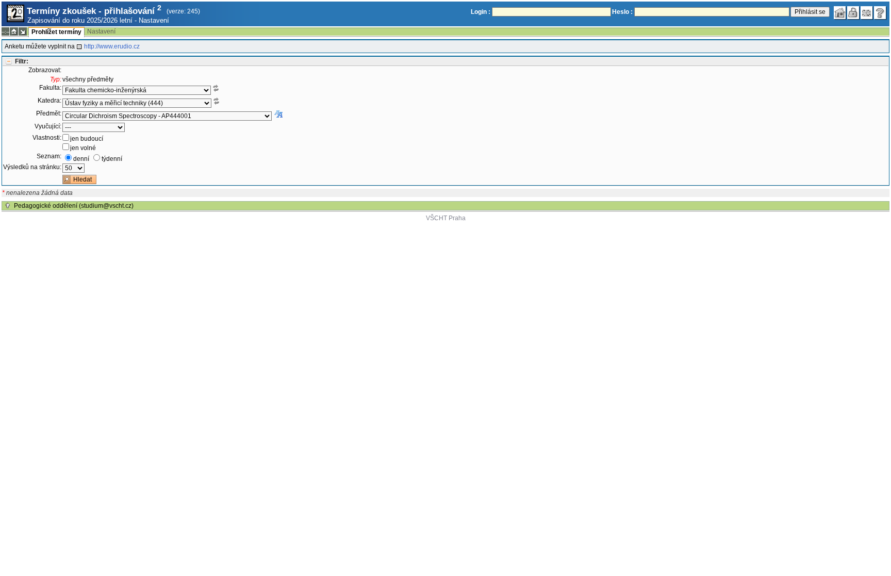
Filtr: (21, 61)
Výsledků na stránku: (32, 167)
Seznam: (49, 156)
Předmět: (48, 113)
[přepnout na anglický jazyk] (866, 13)
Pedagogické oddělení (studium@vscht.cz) (74, 205)
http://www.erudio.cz (112, 46)
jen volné (83, 148)
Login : (480, 11)
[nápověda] (880, 13)
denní (81, 158)
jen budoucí (86, 138)
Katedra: (49, 100)
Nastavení (154, 20)
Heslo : (622, 11)
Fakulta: (50, 87)
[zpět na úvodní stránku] (840, 13)
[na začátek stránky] (8, 206)
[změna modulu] (23, 31)
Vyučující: (48, 126)
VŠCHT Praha (446, 218)
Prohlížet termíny (56, 32)
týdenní (112, 158)
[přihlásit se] (853, 13)
